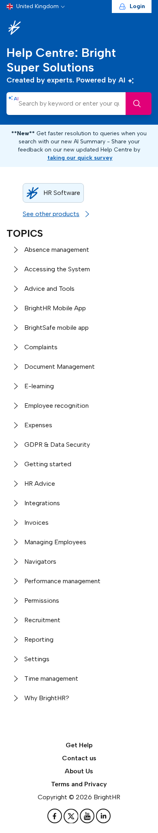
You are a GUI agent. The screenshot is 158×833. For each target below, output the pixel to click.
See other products (51, 214)
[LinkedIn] (103, 816)
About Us (79, 771)
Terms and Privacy (79, 784)
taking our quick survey (80, 157)
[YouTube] (88, 816)
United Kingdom (37, 6)
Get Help (79, 745)
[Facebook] (55, 816)
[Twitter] (72, 816)
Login (137, 6)
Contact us (79, 758)
